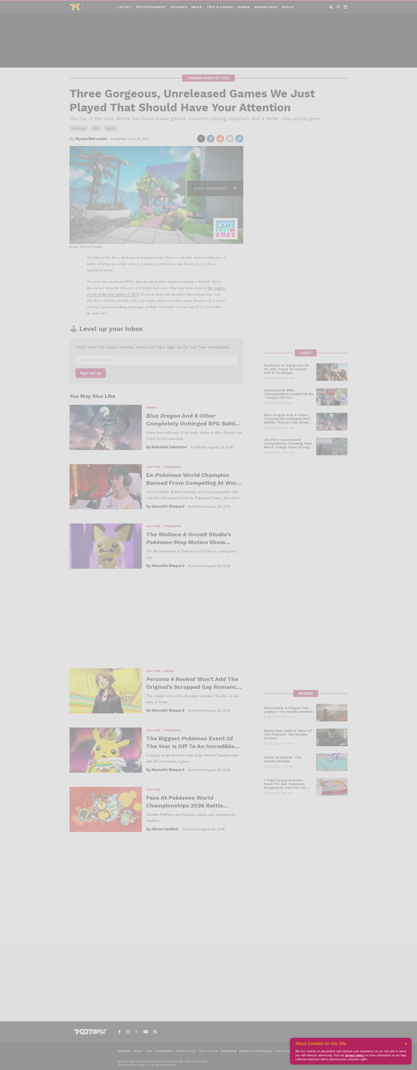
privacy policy (354, 1055)
